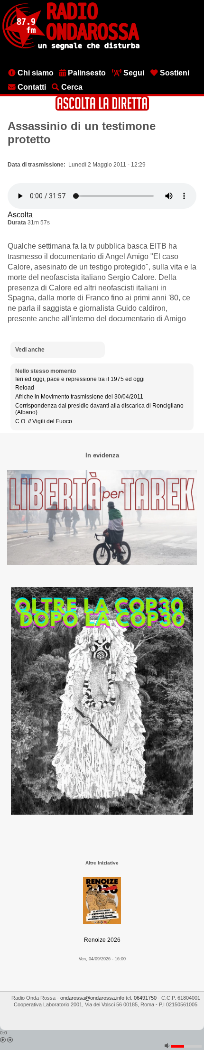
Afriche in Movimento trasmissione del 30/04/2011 (79, 396)
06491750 (145, 998)
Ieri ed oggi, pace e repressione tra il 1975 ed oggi (80, 379)
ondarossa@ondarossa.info (92, 998)
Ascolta (20, 215)
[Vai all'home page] (70, 48)
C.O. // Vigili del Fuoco (43, 421)
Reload (24, 387)
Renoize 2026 (102, 940)
